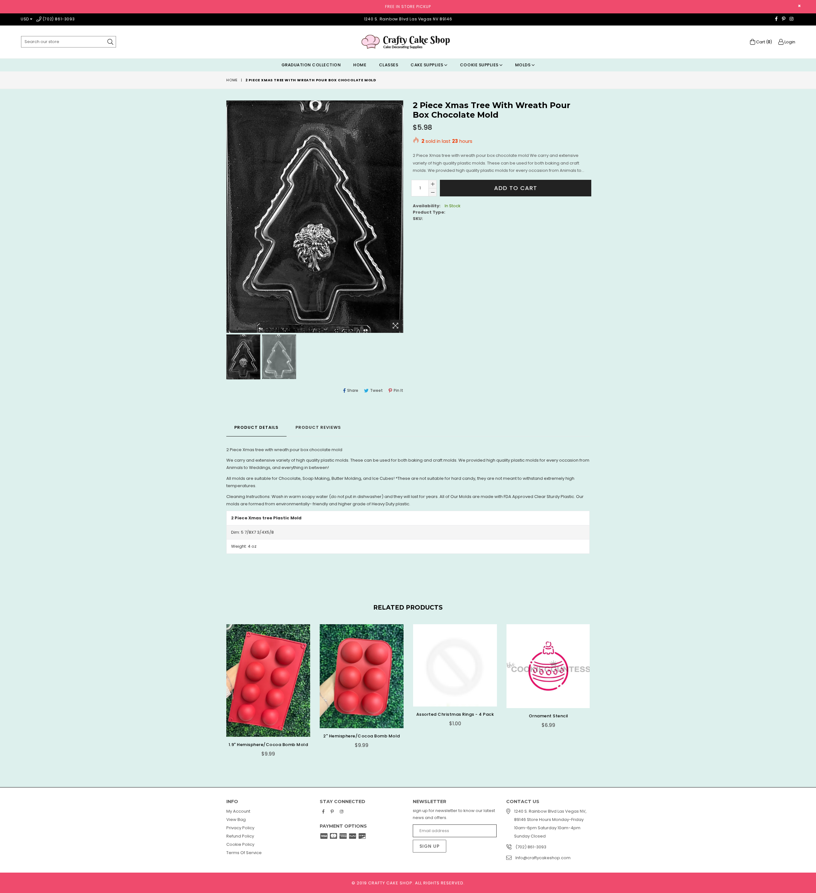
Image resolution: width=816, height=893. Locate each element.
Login (789, 42)
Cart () (763, 42)
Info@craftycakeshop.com (543, 858)
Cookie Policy (240, 844)
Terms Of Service (244, 853)
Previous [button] (220, 685)
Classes (388, 65)
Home (359, 65)
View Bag (236, 819)
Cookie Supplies (479, 65)
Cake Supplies (427, 65)
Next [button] (596, 685)
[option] (242, 357)
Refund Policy (240, 836)
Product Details (256, 427)
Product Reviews (318, 427)
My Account (238, 811)
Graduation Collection (311, 65)
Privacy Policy (240, 828)
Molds (523, 65)
